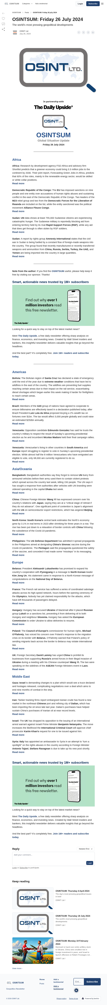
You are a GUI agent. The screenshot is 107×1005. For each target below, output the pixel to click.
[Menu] (102, 3)
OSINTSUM (16, 12)
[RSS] (76, 990)
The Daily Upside (27, 336)
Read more (18, 183)
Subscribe (92, 4)
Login (80, 4)
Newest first (84, 849)
